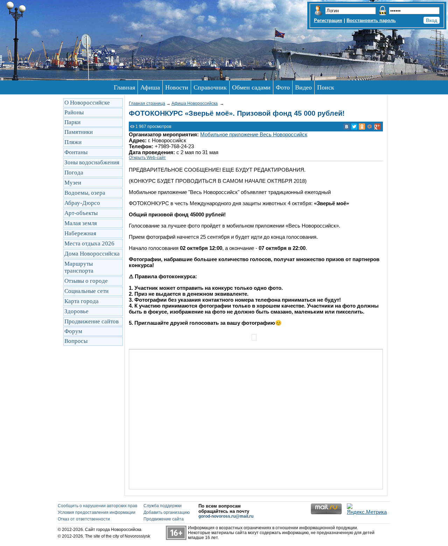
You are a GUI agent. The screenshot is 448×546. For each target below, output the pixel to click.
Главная (124, 87)
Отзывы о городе (86, 281)
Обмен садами (251, 87)
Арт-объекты (81, 213)
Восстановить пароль (371, 20)
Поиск (325, 87)
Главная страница (147, 103)
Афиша (150, 87)
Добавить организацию (167, 512)
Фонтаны (76, 152)
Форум (73, 331)
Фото (283, 87)
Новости (176, 87)
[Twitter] (354, 126)
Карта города (81, 301)
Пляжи (73, 142)
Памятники (78, 132)
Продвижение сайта (164, 519)
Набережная (80, 233)
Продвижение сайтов (91, 321)
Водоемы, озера (84, 192)
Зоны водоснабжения (91, 162)
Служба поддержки (163, 505)
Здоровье (76, 311)
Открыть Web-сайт (147, 157)
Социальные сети (86, 291)
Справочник (210, 87)
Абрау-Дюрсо (82, 203)
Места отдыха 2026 (89, 243)
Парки (72, 122)
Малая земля (80, 223)
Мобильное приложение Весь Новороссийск (253, 134)
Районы (74, 112)
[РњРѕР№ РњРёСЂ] (369, 126)
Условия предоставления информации (96, 512)
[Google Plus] (377, 126)
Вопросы (76, 341)
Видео (303, 87)
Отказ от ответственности (84, 519)
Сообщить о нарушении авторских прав (97, 505)
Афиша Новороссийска (195, 103)
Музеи (72, 182)
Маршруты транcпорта (78, 267)
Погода (73, 172)
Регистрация (328, 20)
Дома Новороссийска (92, 253)
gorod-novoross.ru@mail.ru (225, 516)
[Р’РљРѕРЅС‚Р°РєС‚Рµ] (346, 126)
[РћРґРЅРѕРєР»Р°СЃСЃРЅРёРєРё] (362, 126)
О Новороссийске (87, 102)
